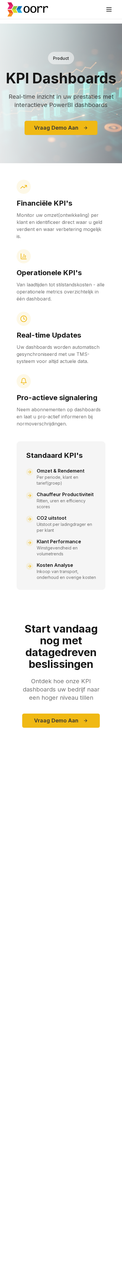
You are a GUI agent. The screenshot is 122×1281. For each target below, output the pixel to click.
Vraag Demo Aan (56, 128)
